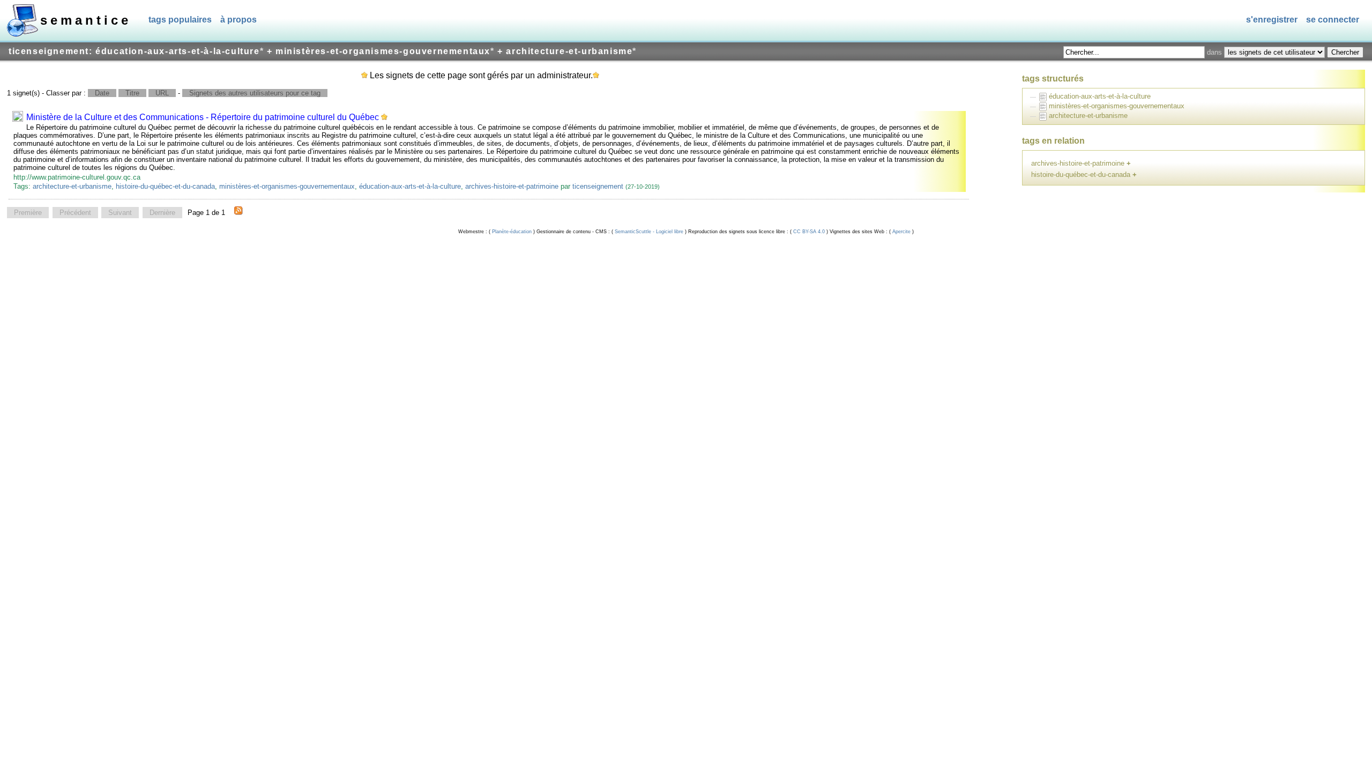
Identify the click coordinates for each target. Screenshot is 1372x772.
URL (162, 93)
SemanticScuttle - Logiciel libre (649, 231)
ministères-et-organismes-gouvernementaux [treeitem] (1116, 106)
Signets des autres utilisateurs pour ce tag (254, 93)
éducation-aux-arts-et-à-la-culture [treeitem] (1100, 96)
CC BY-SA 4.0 (809, 231)
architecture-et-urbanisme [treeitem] (1088, 116)
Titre (132, 93)
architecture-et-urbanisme (72, 186)
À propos (238, 19)
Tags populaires (180, 19)
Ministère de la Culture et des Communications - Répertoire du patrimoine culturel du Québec (202, 117)
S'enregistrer (1272, 19)
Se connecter (1332, 19)
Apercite (901, 231)
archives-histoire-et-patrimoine (511, 186)
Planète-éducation (511, 231)
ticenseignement (597, 186)
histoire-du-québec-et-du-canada (165, 186)
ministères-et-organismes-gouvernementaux (287, 186)
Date (102, 93)
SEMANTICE (85, 20)
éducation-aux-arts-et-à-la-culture (410, 186)
